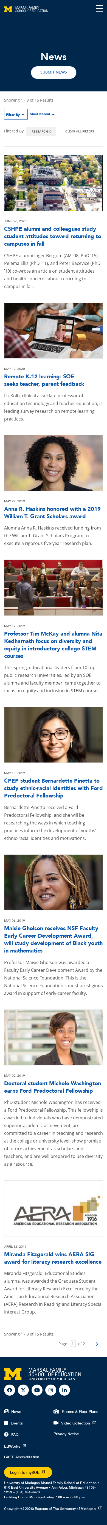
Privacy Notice (66, 1433)
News (16, 1411)
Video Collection (75, 1423)
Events (17, 1423)
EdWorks (12, 1446)
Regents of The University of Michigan (65, 1509)
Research (41, 131)
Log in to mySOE (25, 1472)
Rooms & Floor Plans (80, 1411)
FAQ (15, 1434)
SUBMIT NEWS (53, 72)
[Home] (26, 8)
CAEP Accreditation (21, 1457)
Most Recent (40, 114)
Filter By (13, 114)
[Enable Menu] (99, 8)
